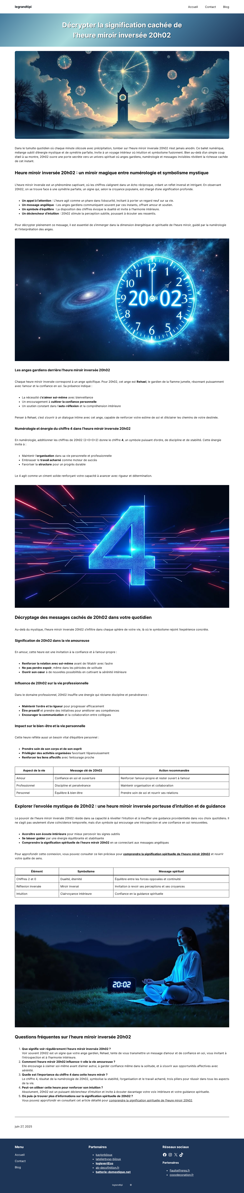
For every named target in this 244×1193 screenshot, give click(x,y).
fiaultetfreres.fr (180, 1170)
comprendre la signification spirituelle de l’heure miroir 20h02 (150, 1100)
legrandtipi (23, 7)
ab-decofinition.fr (107, 1167)
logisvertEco (104, 1163)
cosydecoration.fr (182, 1175)
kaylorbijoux (104, 1155)
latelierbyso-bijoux (108, 1159)
